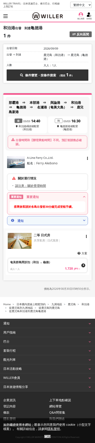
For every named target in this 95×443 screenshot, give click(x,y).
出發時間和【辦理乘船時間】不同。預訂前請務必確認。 (49, 142)
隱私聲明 (54, 429)
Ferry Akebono (46, 163)
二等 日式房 (42, 235)
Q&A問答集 (57, 412)
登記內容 (9, 406)
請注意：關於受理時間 (30, 186)
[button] (48, 197)
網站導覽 (55, 406)
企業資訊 (9, 400)
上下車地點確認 (60, 400)
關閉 (47, 436)
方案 (84, 253)
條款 (6, 412)
